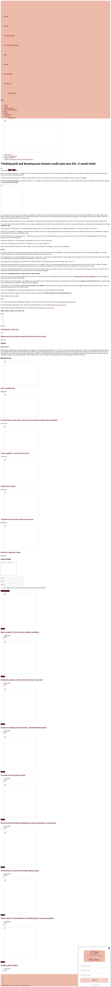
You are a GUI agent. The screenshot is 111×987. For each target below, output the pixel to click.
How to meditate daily (8, 388)
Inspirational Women (27, 159)
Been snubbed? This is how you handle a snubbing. (20, 632)
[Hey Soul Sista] (1, 102)
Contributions (12, 93)
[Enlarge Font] (7, 170)
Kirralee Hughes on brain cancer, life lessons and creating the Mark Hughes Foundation (29, 420)
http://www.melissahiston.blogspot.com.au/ (64, 302)
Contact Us (7, 83)
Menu (2, 100)
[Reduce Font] (3, 170)
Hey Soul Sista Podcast (11, 45)
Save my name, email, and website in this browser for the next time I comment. (24, 587)
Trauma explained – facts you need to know (15, 453)
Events (6, 64)
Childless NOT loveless (8, 486)
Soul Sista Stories (9, 35)
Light (10, 170)
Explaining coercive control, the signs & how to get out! (22, 680)
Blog (5, 55)
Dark (14, 170)
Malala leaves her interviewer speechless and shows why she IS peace (23, 336)
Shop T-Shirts (8, 74)
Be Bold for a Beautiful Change (11, 552)
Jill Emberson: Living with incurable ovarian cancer (17, 519)
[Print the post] (17, 170)
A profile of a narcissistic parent (13, 775)
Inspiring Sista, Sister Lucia (10, 329)
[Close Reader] (1, 170)
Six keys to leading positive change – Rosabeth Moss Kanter (23, 728)
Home (6, 16)
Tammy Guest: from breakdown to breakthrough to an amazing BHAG (27, 918)
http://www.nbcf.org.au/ (59, 305)
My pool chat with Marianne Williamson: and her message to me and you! (28, 823)
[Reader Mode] (1, 168)
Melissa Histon (13, 156)
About (6, 26)
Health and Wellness (15, 159)
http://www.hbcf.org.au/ (47, 308)
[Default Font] (5, 170)
